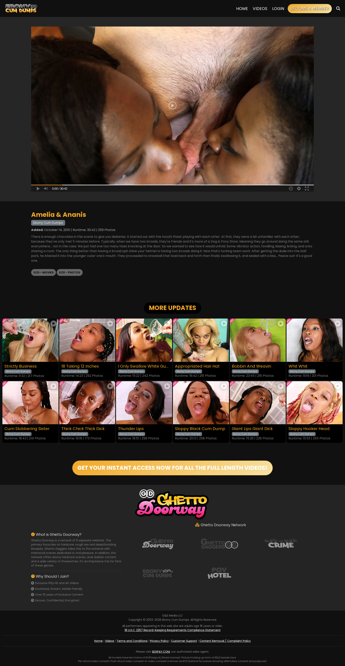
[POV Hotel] (219, 573)
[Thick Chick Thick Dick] (87, 402)
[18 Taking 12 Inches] (87, 340)
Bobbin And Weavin (251, 366)
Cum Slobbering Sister (27, 428)
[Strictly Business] (30, 340)
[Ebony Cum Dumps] (21, 8)
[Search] (338, 8)
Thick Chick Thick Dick (83, 428)
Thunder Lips (131, 428)
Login (278, 8)
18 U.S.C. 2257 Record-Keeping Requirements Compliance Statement (173, 630)
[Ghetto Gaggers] (219, 543)
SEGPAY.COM (161, 652)
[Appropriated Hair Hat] (201, 340)
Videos (260, 8)
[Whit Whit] (315, 340)
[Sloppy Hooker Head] (315, 402)
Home (242, 8)
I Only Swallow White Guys (144, 366)
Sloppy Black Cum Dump (200, 428)
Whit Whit (297, 366)
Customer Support (184, 641)
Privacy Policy (159, 641)
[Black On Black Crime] (281, 543)
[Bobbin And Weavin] (258, 340)
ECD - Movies (44, 272)
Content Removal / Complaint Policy (225, 641)
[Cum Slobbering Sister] (30, 402)
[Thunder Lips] (144, 402)
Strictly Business (20, 366)
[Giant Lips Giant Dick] (258, 402)
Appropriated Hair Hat (197, 366)
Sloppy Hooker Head (309, 428)
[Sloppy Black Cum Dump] (201, 402)
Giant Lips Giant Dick (252, 428)
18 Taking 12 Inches (80, 366)
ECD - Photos (69, 272)
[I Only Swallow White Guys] (144, 340)
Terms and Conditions (132, 641)
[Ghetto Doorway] (158, 543)
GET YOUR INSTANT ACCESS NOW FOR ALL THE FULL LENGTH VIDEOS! (172, 468)
